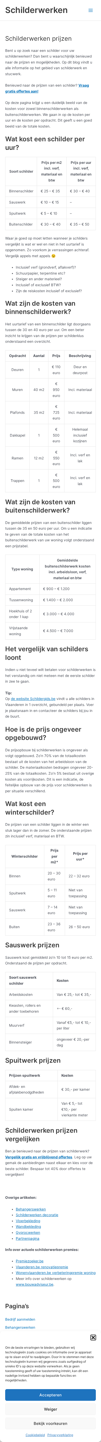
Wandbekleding (28, 1226)
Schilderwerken (36, 10)
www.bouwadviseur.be (34, 1284)
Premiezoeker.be (30, 1261)
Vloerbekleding (28, 1221)
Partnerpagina (27, 1238)
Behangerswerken (31, 1209)
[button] (93, 1337)
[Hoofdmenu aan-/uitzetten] (90, 10)
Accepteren (50, 1394)
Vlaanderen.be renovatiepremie (42, 1267)
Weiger (50, 1409)
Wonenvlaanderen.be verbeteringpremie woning (56, 1273)
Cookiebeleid (35, 1435)
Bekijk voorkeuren (50, 1423)
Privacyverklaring (60, 1435)
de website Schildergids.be (33, 699)
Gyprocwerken (28, 1232)
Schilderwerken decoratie (37, 1215)
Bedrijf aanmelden (20, 1319)
